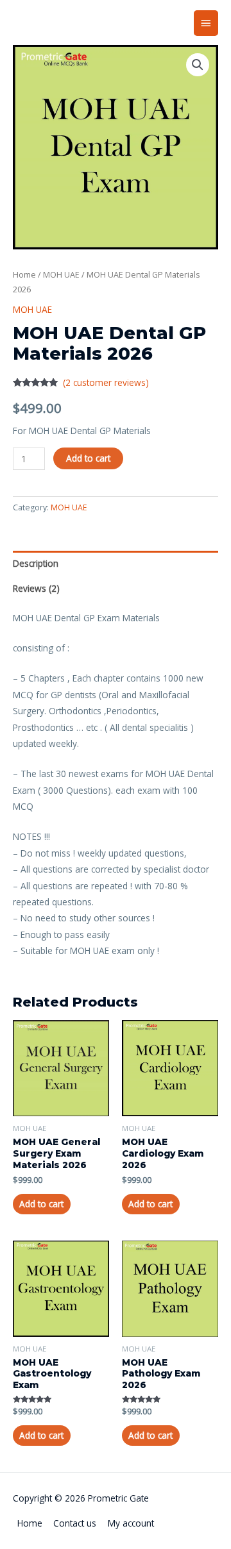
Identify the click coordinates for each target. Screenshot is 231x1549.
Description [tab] (35, 563)
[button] (197, 64)
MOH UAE (61, 274)
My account (131, 1523)
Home (24, 274)
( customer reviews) (106, 382)
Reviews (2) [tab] (36, 588)
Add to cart (88, 458)
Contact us (74, 1523)
